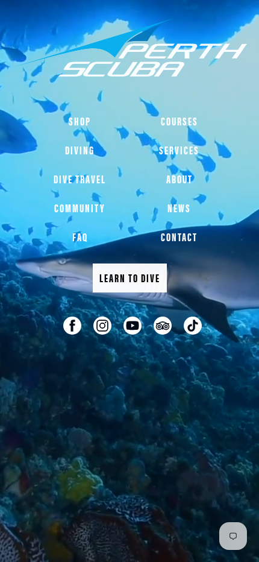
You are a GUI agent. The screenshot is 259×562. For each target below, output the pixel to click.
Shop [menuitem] (80, 120)
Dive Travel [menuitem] (80, 178)
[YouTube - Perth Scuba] (132, 326)
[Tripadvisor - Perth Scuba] (163, 326)
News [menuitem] (179, 207)
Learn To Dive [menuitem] (129, 277)
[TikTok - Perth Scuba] (193, 326)
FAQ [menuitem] (80, 236)
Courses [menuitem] (179, 120)
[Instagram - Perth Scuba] (102, 326)
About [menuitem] (179, 178)
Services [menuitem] (179, 149)
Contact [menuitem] (179, 236)
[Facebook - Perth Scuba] (72, 326)
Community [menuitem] (79, 207)
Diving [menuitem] (80, 149)
